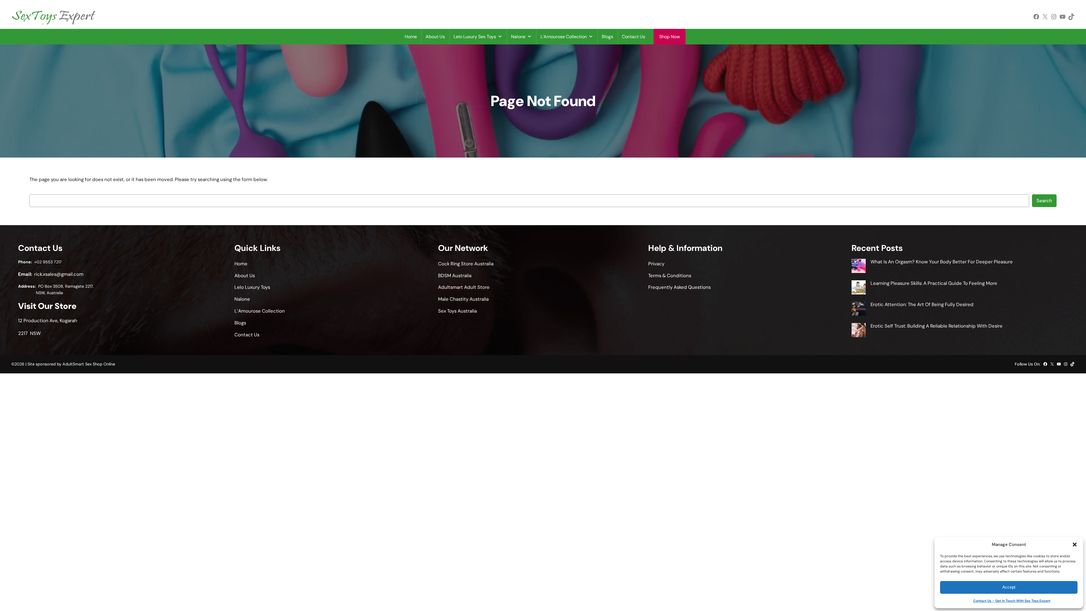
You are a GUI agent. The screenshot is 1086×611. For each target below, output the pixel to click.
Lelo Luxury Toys (252, 287)
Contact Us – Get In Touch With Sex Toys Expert (1011, 601)
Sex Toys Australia (457, 311)
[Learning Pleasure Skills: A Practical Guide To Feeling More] (859, 288)
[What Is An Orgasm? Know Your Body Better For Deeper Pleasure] (859, 267)
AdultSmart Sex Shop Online (89, 364)
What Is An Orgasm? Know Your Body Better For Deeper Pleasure (941, 262)
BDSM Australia (454, 275)
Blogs (607, 37)
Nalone (518, 37)
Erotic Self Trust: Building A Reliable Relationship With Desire (936, 326)
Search (1044, 200)
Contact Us (633, 37)
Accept (1008, 587)
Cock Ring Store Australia (466, 264)
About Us (435, 37)
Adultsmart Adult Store (464, 287)
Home (411, 37)
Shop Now (669, 37)
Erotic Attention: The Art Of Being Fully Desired (921, 304)
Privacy (656, 264)
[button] (1075, 544)
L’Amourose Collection (563, 37)
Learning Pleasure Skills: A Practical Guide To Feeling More (933, 283)
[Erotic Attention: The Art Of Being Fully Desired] (859, 309)
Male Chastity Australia (463, 299)
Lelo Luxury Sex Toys (475, 37)
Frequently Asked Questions (679, 287)
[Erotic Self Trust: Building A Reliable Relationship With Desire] (859, 331)
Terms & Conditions (669, 275)
